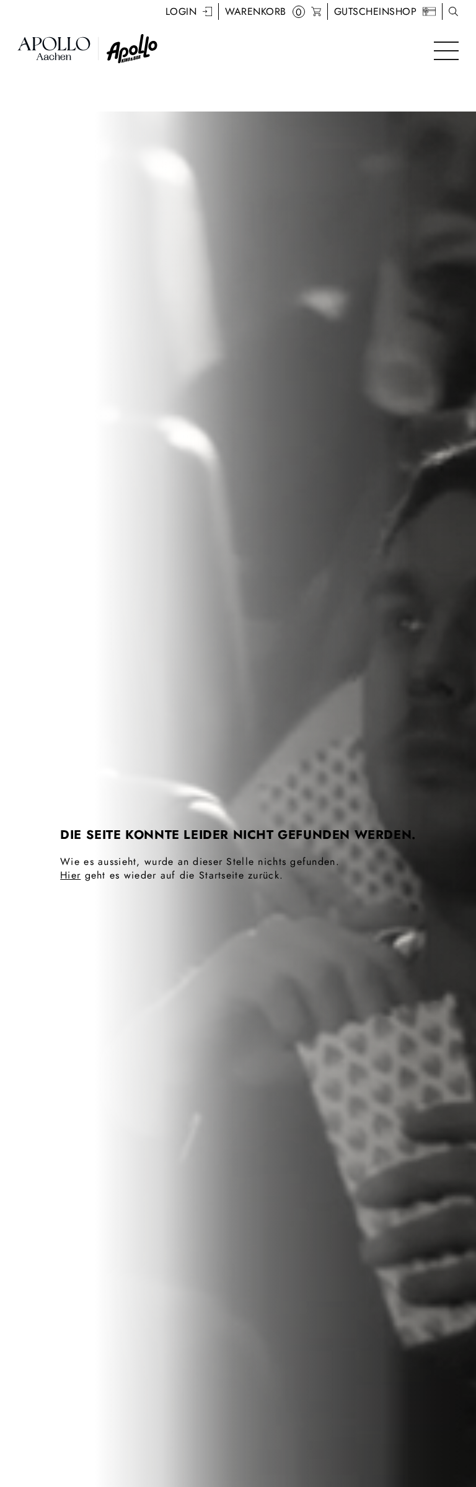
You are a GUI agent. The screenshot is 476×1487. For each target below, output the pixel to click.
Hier (70, 875)
